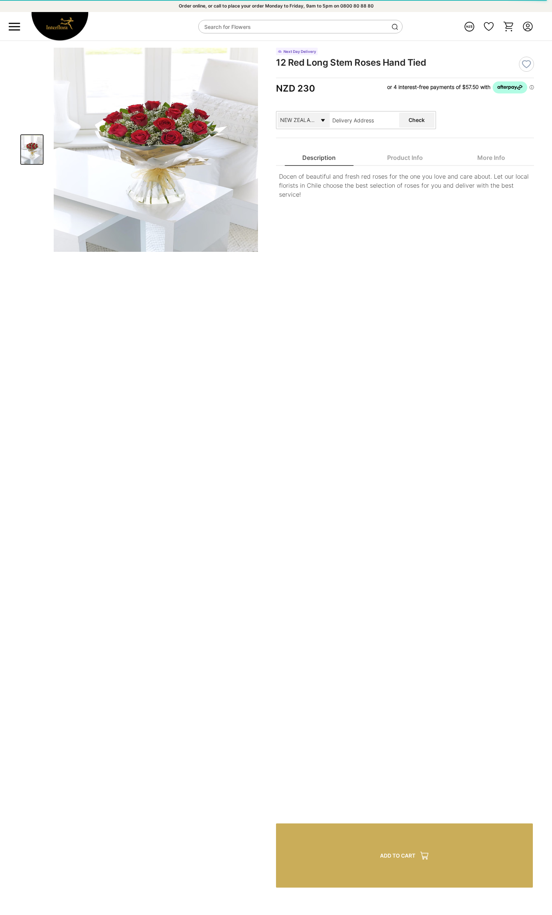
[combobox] (362, 120)
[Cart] (508, 26)
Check (417, 120)
